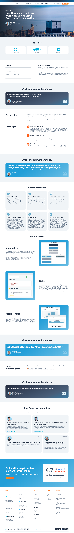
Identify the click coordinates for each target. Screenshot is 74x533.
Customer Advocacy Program (60, 498)
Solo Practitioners (36, 511)
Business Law (36, 495)
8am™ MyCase (21, 512)
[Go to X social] (21, 529)
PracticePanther (21, 517)
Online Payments (21, 497)
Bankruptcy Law (36, 494)
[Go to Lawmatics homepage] (10, 529)
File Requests (7, 504)
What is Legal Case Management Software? (62, 508)
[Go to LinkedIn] (24, 529)
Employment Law (36, 498)
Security (57, 511)
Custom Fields (7, 509)
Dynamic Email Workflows (9, 520)
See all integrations (22, 518)
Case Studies (36, 3)
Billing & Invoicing (21, 494)
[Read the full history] (18, 424)
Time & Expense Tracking (23, 495)
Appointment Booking (8, 500)
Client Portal (7, 512)
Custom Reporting (22, 502)
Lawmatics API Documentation (60, 503)
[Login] (58, 3)
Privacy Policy (58, 512)
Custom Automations (8, 497)
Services (57, 499)
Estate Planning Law (37, 499)
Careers (48, 495)
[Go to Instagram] (28, 529)
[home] (8, 3)
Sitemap (57, 509)
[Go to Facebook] (18, 529)
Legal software (58, 507)
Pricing (42, 3)
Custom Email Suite (8, 519)
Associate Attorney (36, 517)
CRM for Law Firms (59, 504)
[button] (17, 3)
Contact (48, 494)
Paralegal (35, 518)
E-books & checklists (59, 494)
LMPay (20, 498)
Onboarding (49, 499)
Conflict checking (7, 513)
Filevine (20, 513)
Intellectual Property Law (37, 503)
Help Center (58, 495)
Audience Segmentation (8, 521)
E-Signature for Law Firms (9, 501)
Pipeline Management (8, 508)
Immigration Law (36, 502)
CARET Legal (21, 516)
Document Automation (8, 502)
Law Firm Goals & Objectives (23, 506)
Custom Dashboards (22, 504)
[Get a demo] (65, 3)
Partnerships (58, 500)
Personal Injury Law (36, 504)
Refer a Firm (58, 496)
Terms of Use (58, 513)
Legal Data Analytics (22, 505)
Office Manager (36, 519)
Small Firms (35, 510)
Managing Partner (36, 515)
